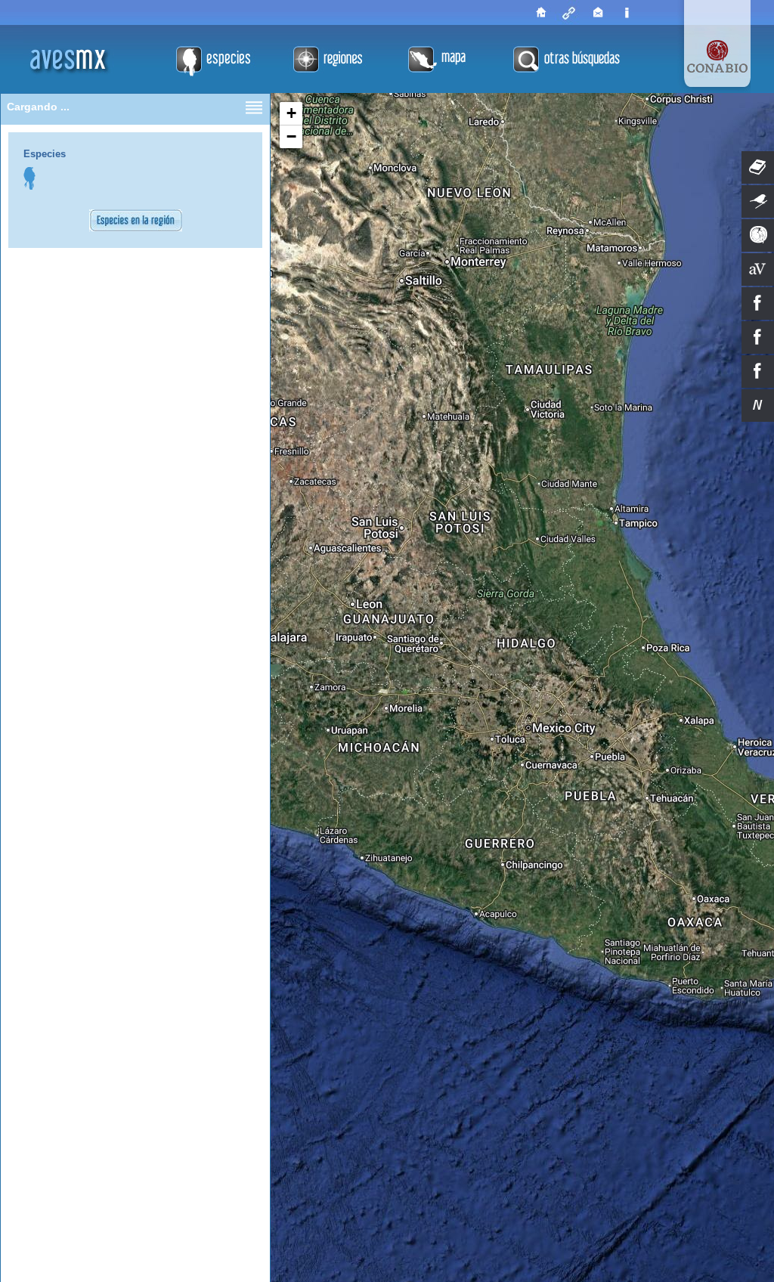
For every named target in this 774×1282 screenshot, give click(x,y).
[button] (291, 113)
